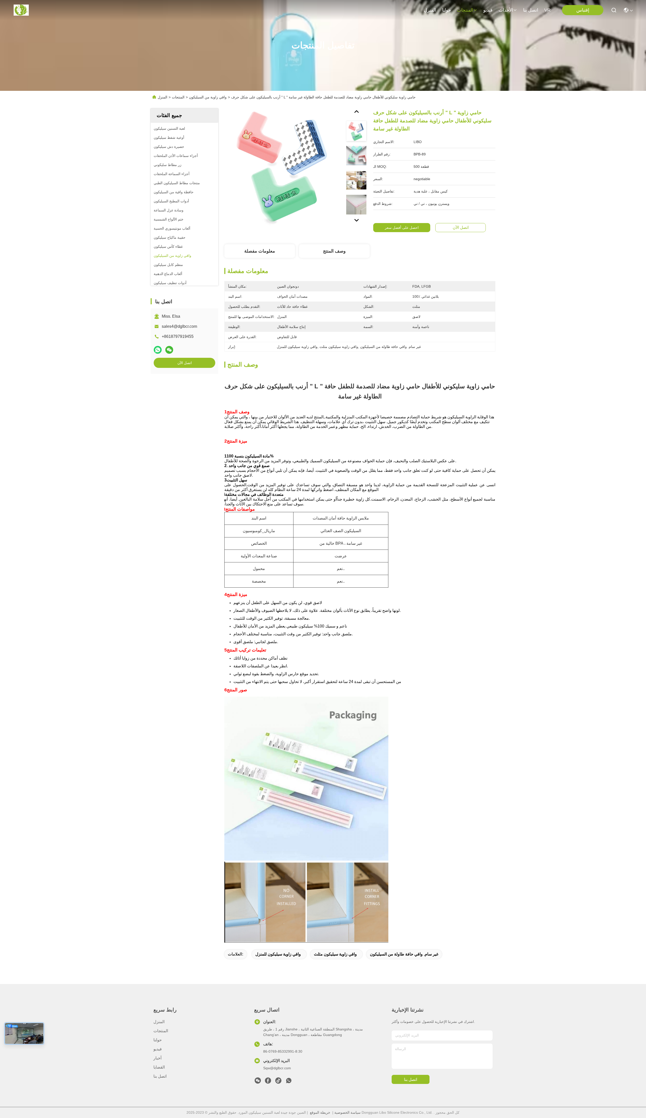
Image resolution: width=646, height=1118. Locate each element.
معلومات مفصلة (259, 251)
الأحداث (506, 10)
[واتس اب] (157, 350)
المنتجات (465, 10)
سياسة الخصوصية (347, 1112)
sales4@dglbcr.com (179, 326)
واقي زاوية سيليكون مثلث (335, 954)
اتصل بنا (530, 10)
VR (547, 10)
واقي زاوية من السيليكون (208, 97)
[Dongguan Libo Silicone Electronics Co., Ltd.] (21, 10)
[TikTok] (278, 1082)
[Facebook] (268, 1082)
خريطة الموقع (320, 1112)
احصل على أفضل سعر (402, 228)
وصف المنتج (334, 251)
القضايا (159, 1067)
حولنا (446, 10)
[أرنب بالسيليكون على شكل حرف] (282, 167)
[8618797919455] (288, 1082)
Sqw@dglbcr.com (277, 1068)
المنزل (430, 10)
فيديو (488, 10)
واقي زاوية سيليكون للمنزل (278, 954)
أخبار (157, 1058)
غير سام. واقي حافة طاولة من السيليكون (404, 954)
